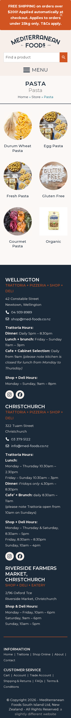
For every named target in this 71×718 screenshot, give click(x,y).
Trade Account (40, 675)
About (59, 654)
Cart (7, 675)
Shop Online (42, 654)
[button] (35, 70)
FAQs (39, 681)
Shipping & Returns (17, 681)
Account (20, 675)
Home (23, 97)
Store (36, 97)
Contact (9, 660)
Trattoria (23, 654)
